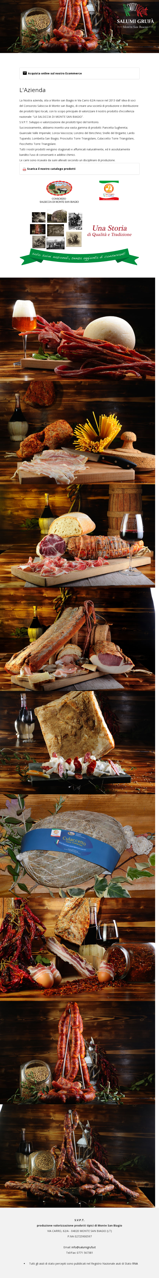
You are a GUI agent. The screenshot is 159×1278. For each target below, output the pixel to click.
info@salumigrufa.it (84, 1247)
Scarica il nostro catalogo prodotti (51, 169)
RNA (135, 1263)
